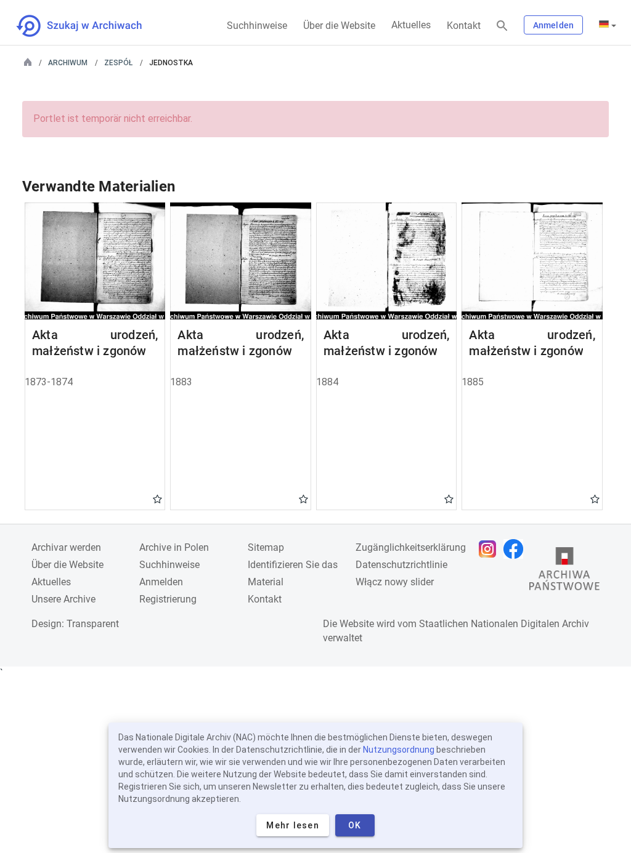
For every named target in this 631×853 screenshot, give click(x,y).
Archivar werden (66, 547)
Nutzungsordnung (398, 750)
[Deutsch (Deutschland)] (607, 25)
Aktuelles (411, 25)
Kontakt (464, 25)
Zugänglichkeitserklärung (411, 547)
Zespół (118, 62)
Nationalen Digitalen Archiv (530, 624)
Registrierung (168, 599)
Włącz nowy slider (395, 582)
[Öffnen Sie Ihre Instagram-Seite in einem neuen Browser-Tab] (490, 549)
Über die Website (339, 25)
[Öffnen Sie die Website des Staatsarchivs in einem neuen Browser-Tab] (564, 571)
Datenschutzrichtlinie (401, 565)
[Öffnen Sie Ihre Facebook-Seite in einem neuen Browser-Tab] (516, 549)
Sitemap (266, 547)
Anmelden (553, 25)
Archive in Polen (174, 547)
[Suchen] (502, 26)
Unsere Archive (63, 599)
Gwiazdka (157, 498)
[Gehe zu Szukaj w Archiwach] (90, 26)
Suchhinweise (257, 25)
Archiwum (68, 62)
